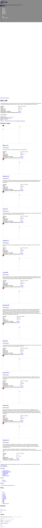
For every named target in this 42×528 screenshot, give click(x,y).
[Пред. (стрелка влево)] (0, 527)
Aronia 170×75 (6, 372)
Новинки (4, 12)
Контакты (4, 13)
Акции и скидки (5, 17)
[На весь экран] (3, 526)
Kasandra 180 (6, 305)
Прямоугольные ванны (4, 97)
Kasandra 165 (6, 176)
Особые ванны (5, 473)
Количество (2, 116)
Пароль (2, 518)
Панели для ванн (6, 475)
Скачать (19, 111)
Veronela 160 (5, 405)
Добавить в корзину (4, 117)
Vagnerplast (2, 3)
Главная (3, 8)
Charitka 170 (6, 240)
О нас (3, 9)
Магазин (3, 10)
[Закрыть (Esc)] (0, 526)
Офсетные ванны (6, 470)
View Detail (10, 117)
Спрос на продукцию (4, 118)
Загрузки (4, 11)
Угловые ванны (5, 472)
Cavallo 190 (5, 272)
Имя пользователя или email (6, 516)
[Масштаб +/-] (4, 526)
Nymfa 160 (5, 340)
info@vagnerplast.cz (4, 466)
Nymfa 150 (5, 208)
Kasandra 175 (6, 440)
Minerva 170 (5, 145)
